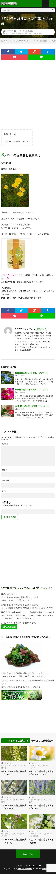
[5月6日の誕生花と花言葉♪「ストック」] (7, 394)
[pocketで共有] (14, 57)
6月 (5, 765)
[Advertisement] (28, 93)
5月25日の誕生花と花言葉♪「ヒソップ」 (41, 807)
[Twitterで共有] (21, 51)
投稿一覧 (40, 329)
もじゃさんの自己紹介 (23, 350)
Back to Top (28, 854)
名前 (4, 470)
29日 (34, 33)
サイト (4, 491)
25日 (44, 799)
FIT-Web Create (25, 869)
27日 (38, 765)
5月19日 (6, 833)
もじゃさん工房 (35, 866)
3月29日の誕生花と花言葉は (18, 141)
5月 (47, 765)
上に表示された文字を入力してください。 (18, 505)
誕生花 (20, 33)
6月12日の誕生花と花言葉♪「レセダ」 (13, 773)
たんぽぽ (40, 33)
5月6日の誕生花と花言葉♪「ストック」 (32, 389)
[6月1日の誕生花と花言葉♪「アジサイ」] (7, 377)
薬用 (43, 765)
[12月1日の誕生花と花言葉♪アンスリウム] (7, 411)
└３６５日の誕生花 (25, 31)
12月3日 (34, 833)
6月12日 (16, 765)
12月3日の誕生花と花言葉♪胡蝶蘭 (41, 841)
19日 (5, 836)
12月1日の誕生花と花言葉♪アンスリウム (32, 406)
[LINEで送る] (41, 57)
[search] (53, 10)
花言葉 (14, 33)
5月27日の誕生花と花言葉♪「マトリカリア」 (41, 773)
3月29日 (8, 33)
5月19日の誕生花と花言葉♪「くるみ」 (13, 841)
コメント (4, 444)
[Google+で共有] (34, 51)
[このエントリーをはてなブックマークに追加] (48, 51)
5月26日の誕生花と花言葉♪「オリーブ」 (13, 807)
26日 (17, 799)
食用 (22, 799)
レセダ (9, 765)
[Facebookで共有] (8, 51)
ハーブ (50, 799)
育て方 (40, 833)
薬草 (26, 33)
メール (5, 480)
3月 (30, 33)
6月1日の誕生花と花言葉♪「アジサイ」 (32, 373)
